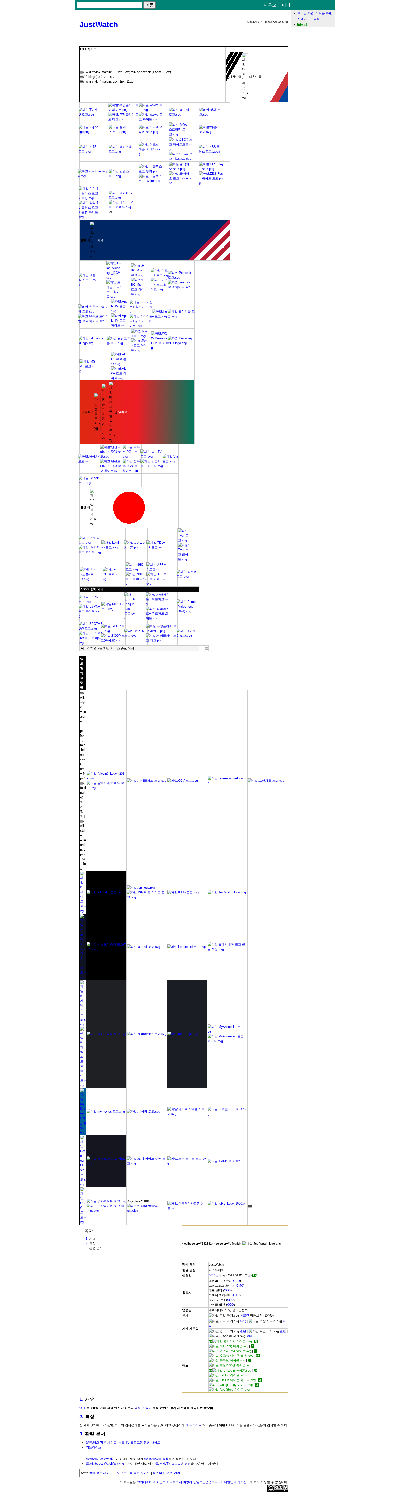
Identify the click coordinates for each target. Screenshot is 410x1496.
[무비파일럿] (146, 1034)
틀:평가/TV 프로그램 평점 (173, 1463)
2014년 (214, 1275)
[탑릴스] (120, 176)
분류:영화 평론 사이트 (101, 1442)
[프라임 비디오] (186, 611)
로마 (249, 1336)
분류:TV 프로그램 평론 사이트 (139, 1442)
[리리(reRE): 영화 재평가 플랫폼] (227, 1208)
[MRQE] (182, 1034)
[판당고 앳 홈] (119, 343)
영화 (138, 1408)
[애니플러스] (146, 780)
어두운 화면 (324, 13)
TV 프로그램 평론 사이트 (132, 1473)
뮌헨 (283, 1331)
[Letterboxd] (186, 947)
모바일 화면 (305, 13)
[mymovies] (106, 1111)
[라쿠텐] (188, 576)
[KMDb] (187, 1208)
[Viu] (171, 461)
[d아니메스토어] (136, 547)
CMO (239, 1285)
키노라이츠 (194, 1425)
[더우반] (83, 911)
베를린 (244, 1315)
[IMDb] (183, 892)
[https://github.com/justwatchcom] (233, 1375)
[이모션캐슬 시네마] (150, 154)
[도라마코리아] (151, 132)
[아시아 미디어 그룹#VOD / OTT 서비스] (179, 134)
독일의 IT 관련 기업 (166, 1473)
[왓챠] (210, 114)
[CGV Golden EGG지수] (182, 780)
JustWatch (98, 24)
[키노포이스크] (106, 949)
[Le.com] (90, 483)
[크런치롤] (182, 316)
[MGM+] (87, 371)
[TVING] (88, 114)
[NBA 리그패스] (129, 618)
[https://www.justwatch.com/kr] (230, 1341)
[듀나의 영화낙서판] (147, 1210)
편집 (304, 24)
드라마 (147, 1408)
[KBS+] (209, 151)
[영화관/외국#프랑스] (83, 1222)
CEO (236, 1281)
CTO (236, 1295)
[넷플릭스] (88, 284)
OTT (82, 1408)
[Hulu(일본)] (88, 579)
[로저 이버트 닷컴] (147, 1163)
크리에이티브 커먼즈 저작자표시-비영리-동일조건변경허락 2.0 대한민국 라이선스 (193, 1482)
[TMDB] (224, 1161)
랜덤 (300, 19)
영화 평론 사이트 (100, 1473)
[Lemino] (110, 547)
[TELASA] (155, 547)
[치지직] (136, 635)
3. (81, 1433)
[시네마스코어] (227, 783)
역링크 (318, 19)
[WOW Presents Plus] (160, 348)
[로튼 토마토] (187, 1163)
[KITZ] (89, 151)
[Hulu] (160, 316)
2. (81, 1416)
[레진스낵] (121, 151)
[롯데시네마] (227, 949)
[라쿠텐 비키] (91, 343)
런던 (243, 1331)
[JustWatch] (227, 892)
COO (230, 1304)
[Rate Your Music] (83, 1184)
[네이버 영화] (143, 1111)
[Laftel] (179, 114)
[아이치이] (90, 461)
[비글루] (90, 132)
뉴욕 (243, 1321)
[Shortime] (93, 176)
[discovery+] (180, 343)
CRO (230, 1300)
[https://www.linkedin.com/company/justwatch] (230, 1370)
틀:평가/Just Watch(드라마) (105, 1463)
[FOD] (110, 579)
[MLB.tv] (113, 609)
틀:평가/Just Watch (99, 1459)
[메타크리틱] (106, 1034)
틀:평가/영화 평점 (156, 1459)
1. (81, 1399)
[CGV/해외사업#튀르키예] (187, 1114)
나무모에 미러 (277, 5)
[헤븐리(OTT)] (211, 132)
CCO (227, 1290)
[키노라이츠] (83, 977)
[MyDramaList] (83, 1132)
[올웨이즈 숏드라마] (120, 132)
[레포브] (106, 1163)
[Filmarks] (104, 892)
